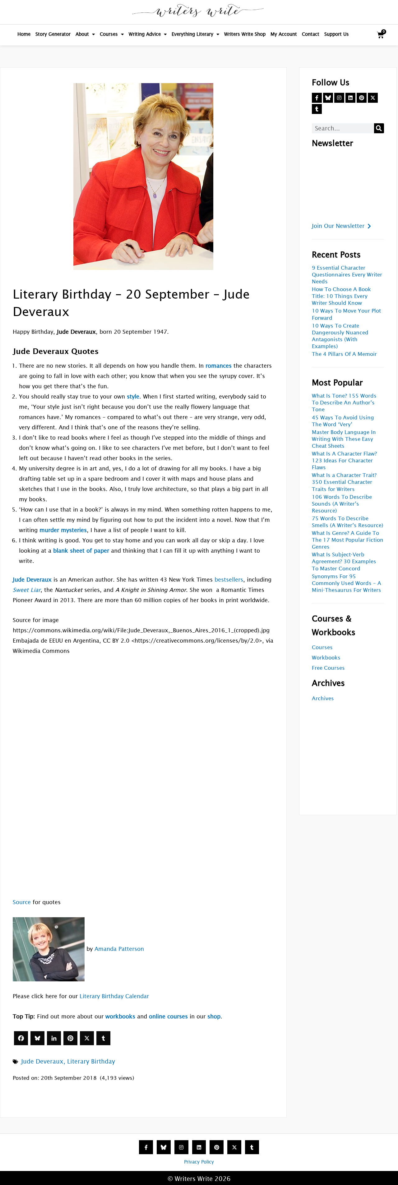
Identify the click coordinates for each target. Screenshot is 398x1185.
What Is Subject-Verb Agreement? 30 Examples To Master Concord (344, 561)
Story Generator (53, 34)
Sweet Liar (26, 590)
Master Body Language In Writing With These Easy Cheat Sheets (344, 439)
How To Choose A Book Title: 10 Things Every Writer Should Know (341, 296)
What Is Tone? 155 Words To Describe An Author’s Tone (344, 403)
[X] (87, 1038)
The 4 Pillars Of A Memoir (344, 354)
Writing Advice (145, 34)
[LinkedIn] (54, 1038)
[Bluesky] (37, 1038)
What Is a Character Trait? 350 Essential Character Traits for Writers (344, 482)
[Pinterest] (70, 1038)
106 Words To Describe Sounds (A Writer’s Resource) (342, 504)
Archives (323, 698)
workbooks (120, 1016)
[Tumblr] (103, 1038)
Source (22, 902)
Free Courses (328, 668)
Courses (109, 34)
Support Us (336, 34)
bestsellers (229, 579)
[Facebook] (21, 1038)
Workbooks (326, 658)
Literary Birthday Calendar (114, 996)
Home (23, 34)
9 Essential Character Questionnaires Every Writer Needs (347, 275)
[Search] (379, 128)
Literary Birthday (91, 1061)
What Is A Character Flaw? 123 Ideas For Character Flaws (344, 460)
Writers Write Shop (245, 34)
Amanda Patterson (119, 949)
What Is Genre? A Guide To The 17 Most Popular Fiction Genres (347, 540)
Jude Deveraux (42, 1061)
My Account (284, 34)
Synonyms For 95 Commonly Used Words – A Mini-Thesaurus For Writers (346, 583)
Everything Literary (192, 34)
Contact (310, 34)
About (82, 34)
